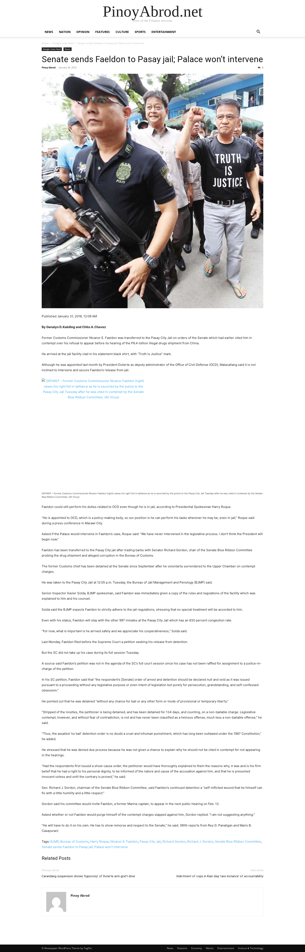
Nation (65, 32)
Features (102, 32)
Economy (196, 948)
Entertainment (163, 32)
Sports (140, 32)
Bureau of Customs (74, 841)
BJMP (54, 841)
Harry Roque (99, 841)
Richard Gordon (173, 841)
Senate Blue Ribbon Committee (238, 841)
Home (45, 43)
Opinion (82, 32)
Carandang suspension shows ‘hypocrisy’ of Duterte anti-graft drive (88, 876)
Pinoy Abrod (49, 67)
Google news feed (63, 43)
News (49, 32)
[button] (258, 32)
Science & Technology (250, 948)
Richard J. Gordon (200, 841)
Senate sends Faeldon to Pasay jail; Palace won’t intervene (152, 59)
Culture (122, 32)
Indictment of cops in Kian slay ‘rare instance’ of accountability (219, 876)
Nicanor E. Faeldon (124, 841)
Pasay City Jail (150, 841)
